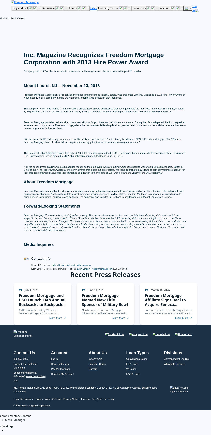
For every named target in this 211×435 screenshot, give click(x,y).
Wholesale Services (174, 364)
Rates (93, 8)
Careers (93, 369)
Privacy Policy (42, 399)
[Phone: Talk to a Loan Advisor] (188, 8)
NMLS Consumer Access (126, 387)
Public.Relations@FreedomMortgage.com (71, 265)
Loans (73, 8)
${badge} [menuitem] (15, 420)
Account (165, 8)
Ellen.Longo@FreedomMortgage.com (95, 269)
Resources (139, 8)
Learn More (55, 317)
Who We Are (95, 358)
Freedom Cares (97, 364)
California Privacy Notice (65, 399)
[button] (24, 35)
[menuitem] (108, 430)
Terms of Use (88, 399)
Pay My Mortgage (60, 369)
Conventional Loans (137, 358)
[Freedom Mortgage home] (25, 2)
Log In (54, 358)
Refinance (48, 8)
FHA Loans (132, 364)
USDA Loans (133, 374)
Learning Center (108, 8)
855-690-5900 (21, 358)
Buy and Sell (21, 8)
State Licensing (105, 399)
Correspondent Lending (176, 358)
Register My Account (62, 374)
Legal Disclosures (23, 399)
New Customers (60, 364)
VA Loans (131, 369)
